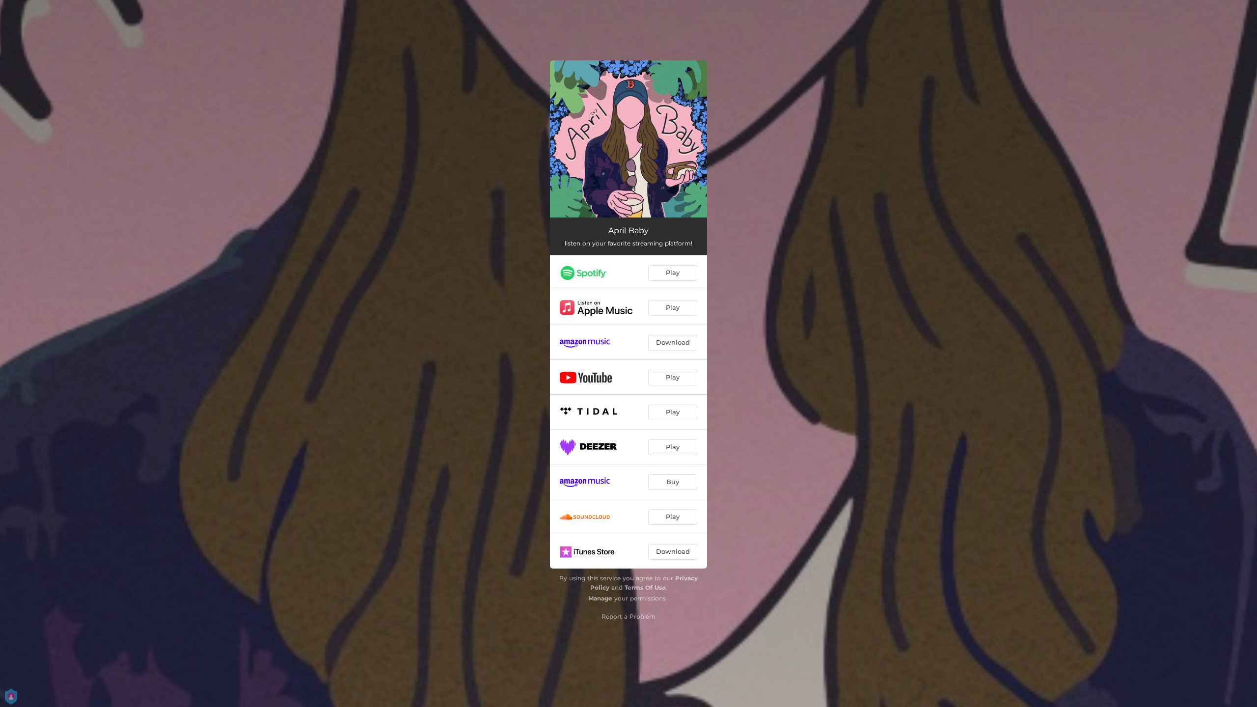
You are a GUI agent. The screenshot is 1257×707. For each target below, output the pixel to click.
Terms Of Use (645, 587)
